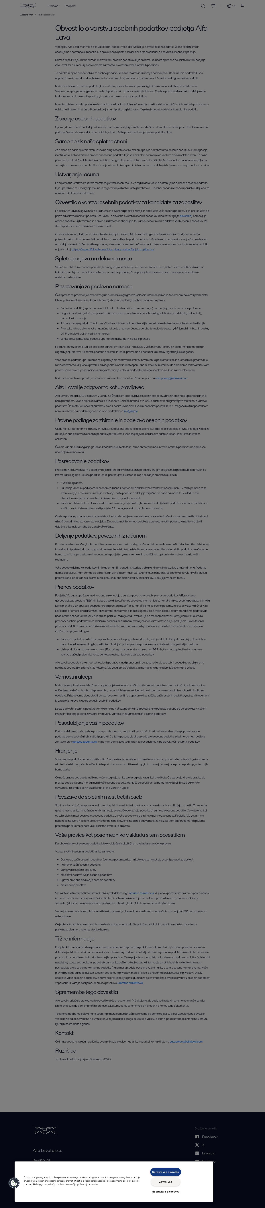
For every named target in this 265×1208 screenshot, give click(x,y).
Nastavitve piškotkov (165, 1191)
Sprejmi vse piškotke (165, 1172)
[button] (14, 1183)
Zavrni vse (165, 1182)
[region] (114, 1181)
